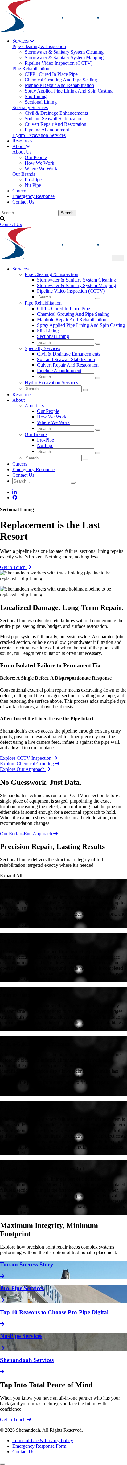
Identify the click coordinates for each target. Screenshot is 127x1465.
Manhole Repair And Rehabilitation (71, 319)
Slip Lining (48, 330)
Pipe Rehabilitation (43, 303)
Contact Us (23, 201)
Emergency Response (33, 196)
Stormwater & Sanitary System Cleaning (76, 279)
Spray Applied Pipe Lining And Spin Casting (81, 325)
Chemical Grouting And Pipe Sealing (73, 314)
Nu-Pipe (45, 445)
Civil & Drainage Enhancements (68, 353)
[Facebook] (14, 497)
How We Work (52, 416)
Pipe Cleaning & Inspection (51, 274)
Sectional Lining (53, 336)
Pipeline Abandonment (59, 370)
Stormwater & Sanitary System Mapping (76, 285)
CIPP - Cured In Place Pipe (63, 308)
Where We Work (53, 422)
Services (21, 40)
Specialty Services (42, 348)
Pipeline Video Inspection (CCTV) (71, 291)
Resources (22, 140)
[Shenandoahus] (55, 30)
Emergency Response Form (39, 1446)
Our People (48, 411)
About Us (34, 405)
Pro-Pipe (45, 439)
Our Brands (36, 434)
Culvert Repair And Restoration (68, 365)
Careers (19, 190)
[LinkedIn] (14, 492)
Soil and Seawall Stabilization (66, 359)
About (19, 146)
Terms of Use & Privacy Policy (42, 1440)
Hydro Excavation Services (51, 382)
